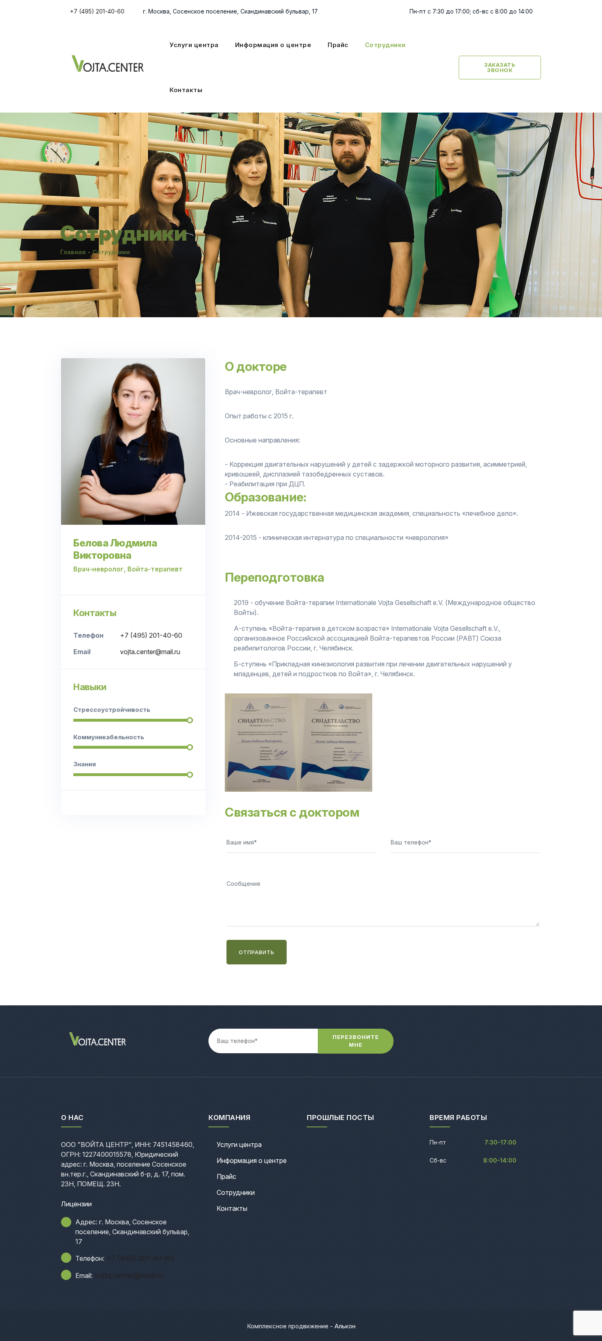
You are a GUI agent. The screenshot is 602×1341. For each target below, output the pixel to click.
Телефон (88, 635)
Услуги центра (194, 45)
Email (82, 652)
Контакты (186, 90)
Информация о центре (273, 45)
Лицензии (76, 1204)
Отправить (256, 952)
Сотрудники (385, 45)
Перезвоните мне (356, 1041)
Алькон (345, 1326)
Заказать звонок (499, 67)
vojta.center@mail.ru (150, 652)
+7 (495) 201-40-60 (96, 11)
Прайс (338, 45)
